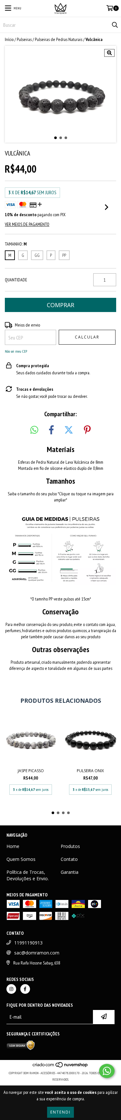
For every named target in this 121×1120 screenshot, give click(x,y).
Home (12, 846)
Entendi (60, 1112)
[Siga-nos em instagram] (11, 989)
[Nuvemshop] (60, 1067)
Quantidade (16, 280)
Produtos (70, 846)
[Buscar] (114, 25)
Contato (69, 859)
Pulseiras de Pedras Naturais (58, 39)
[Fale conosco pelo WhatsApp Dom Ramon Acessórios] (107, 1071)
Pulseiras (24, 39)
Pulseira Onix (90, 770)
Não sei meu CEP (16, 351)
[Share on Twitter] (69, 430)
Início (9, 39)
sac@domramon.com (36, 953)
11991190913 (28, 943)
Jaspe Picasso (31, 770)
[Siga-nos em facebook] (25, 989)
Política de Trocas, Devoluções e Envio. (27, 875)
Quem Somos (20, 859)
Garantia (69, 872)
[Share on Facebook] (51, 430)
